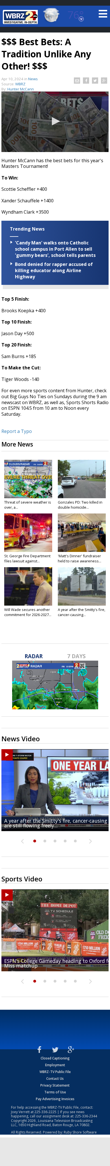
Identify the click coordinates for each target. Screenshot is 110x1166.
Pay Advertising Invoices (55, 1098)
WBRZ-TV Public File (55, 1071)
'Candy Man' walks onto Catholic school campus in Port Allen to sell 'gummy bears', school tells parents (55, 249)
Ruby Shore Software (80, 1132)
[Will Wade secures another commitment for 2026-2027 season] (28, 586)
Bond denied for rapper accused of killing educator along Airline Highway (54, 270)
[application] (55, 122)
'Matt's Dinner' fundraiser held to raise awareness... (79, 558)
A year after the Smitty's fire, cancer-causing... (81, 612)
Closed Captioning (55, 1058)
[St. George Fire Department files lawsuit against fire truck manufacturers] (28, 532)
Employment (55, 1065)
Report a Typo (16, 431)
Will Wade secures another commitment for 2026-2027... (27, 612)
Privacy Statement (55, 1085)
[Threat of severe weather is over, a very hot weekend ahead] (28, 479)
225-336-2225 (45, 1111)
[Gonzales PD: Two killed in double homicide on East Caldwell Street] (82, 479)
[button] (55, 121)
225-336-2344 (86, 1116)
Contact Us (55, 1078)
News (33, 78)
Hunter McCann (20, 89)
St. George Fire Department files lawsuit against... (27, 558)
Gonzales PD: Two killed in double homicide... (80, 505)
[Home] (21, 17)
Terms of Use (55, 1092)
